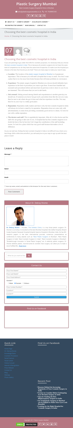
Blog (6, 373)
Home (6, 36)
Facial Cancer (8, 361)
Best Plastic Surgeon (41, 237)
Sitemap (7, 375)
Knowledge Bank (10, 353)
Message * (7, 154)
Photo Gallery (9, 377)
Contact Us (41, 25)
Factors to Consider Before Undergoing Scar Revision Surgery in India (52, 393)
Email (6, 177)
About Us (10, 22)
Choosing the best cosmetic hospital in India (30, 36)
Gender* (9, 281)
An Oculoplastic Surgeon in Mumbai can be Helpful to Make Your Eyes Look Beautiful (52, 402)
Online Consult (9, 363)
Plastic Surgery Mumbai (36, 3)
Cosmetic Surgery (23, 22)
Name (6, 169)
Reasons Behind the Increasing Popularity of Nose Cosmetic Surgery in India (52, 389)
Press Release (9, 368)
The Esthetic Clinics (35, 227)
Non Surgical (30, 25)
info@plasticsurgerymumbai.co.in (29, 12)
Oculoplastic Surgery (40, 22)
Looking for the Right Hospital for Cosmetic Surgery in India (50, 407)
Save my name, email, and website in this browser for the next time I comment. (31, 186)
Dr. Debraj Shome (10, 351)
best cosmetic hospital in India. (17, 65)
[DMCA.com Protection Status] (27, 424)
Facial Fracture (9, 358)
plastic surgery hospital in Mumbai (40, 74)
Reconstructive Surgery (14, 25)
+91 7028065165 (51, 12)
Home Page (8, 349)
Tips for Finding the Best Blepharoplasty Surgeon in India (50, 397)
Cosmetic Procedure (11, 356)
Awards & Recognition (11, 365)
